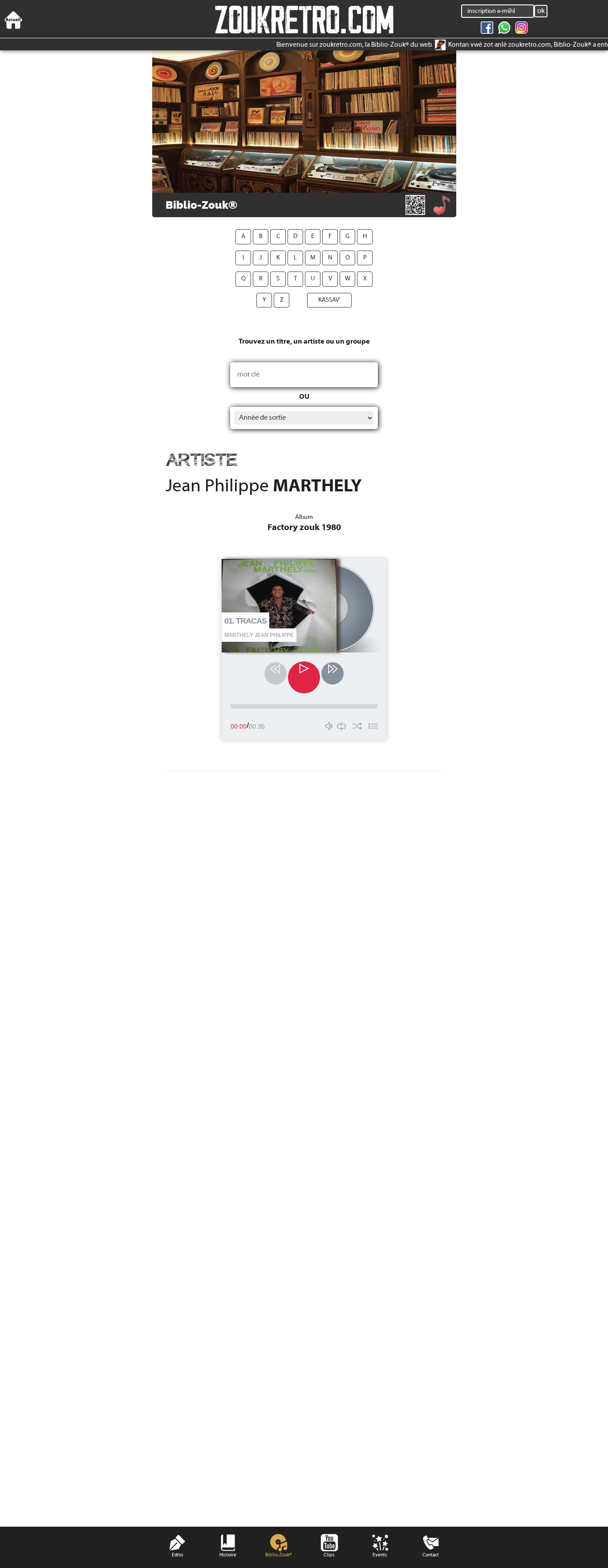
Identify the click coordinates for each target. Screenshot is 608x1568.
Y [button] (264, 300)
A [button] (243, 236)
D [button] (295, 236)
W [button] (347, 279)
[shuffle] (359, 727)
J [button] (260, 258)
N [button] (330, 258)
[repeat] (341, 727)
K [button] (278, 258)
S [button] (278, 279)
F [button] (330, 236)
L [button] (295, 258)
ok (541, 11)
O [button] (347, 258)
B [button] (261, 236)
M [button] (313, 258)
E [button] (312, 236)
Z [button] (282, 300)
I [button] (243, 258)
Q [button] (243, 279)
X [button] (365, 279)
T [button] (295, 279)
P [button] (365, 258)
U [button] (313, 279)
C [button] (278, 236)
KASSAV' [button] (329, 300)
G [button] (347, 236)
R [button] (261, 279)
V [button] (330, 279)
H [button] (365, 236)
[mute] (328, 727)
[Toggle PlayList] (373, 727)
